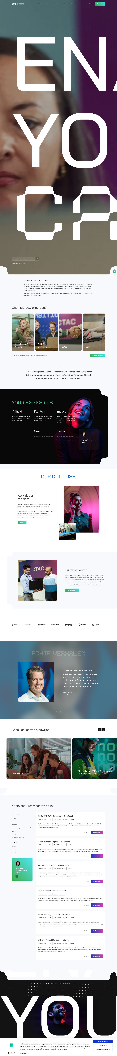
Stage (54, 4)
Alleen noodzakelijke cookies (103, 1049)
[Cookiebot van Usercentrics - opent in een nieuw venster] (11, 1053)
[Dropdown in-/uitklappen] (50, 3)
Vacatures (40, 4)
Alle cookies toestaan (103, 1041)
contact (38, 295)
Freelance (59, 4)
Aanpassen (102, 1045)
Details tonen (23, 1053)
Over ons (65, 4)
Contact (73, 4)
